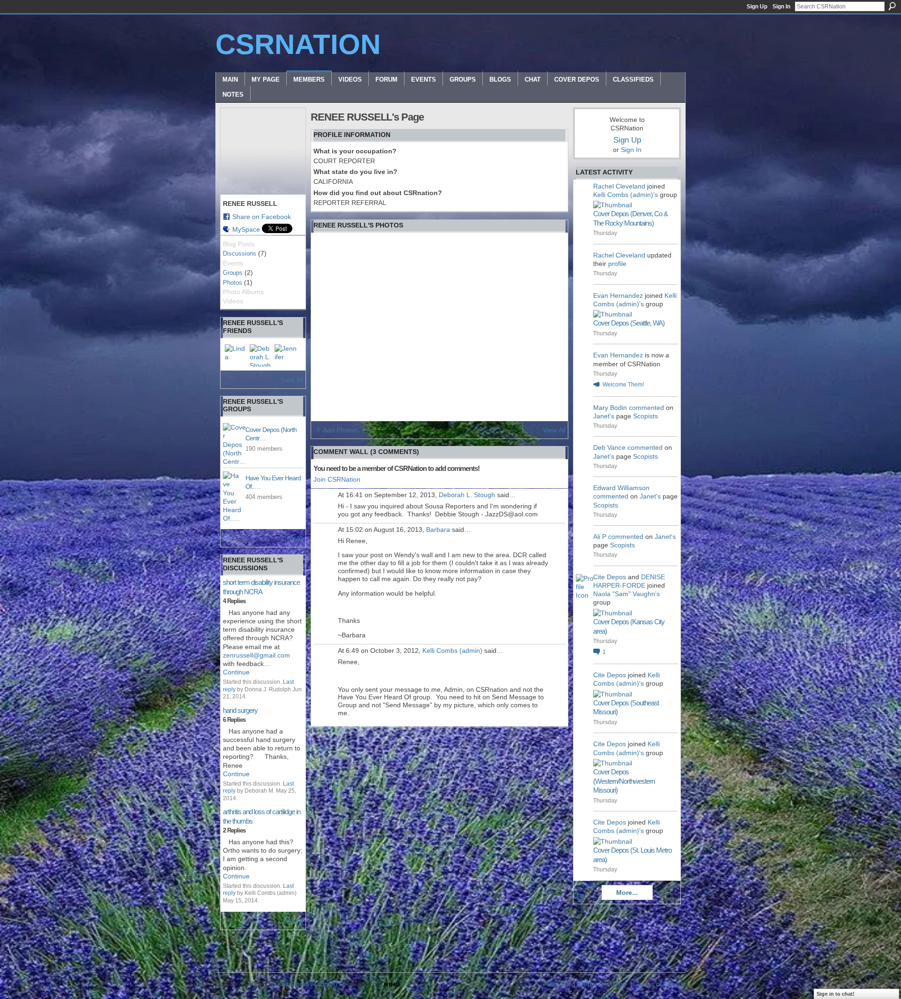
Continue (236, 672)
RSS (580, 897)
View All (292, 380)
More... (627, 892)
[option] (439, 327)
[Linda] (236, 355)
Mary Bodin (610, 407)
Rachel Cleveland (619, 186)
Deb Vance (609, 447)
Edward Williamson (621, 488)
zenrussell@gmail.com (256, 655)
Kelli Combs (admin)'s (625, 194)
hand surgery (240, 710)
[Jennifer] (286, 355)
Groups (233, 272)
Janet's (603, 416)
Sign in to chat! (836, 994)
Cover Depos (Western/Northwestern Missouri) (624, 781)
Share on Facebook (261, 216)
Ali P (599, 536)
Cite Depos (609, 577)
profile (617, 263)
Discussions (239, 253)
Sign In (781, 6)
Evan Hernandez (618, 295)
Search (892, 6)
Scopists (645, 416)
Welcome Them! (623, 384)
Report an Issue (602, 984)
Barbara (438, 529)
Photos (232, 282)
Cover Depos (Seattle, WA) (628, 323)
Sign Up (757, 6)
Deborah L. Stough (467, 495)
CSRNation (298, 44)
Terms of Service (661, 984)
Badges (558, 984)
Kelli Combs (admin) (452, 650)
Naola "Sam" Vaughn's (626, 594)
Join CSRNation (336, 479)
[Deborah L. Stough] (261, 355)
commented (646, 407)
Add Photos (340, 430)
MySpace (246, 229)
